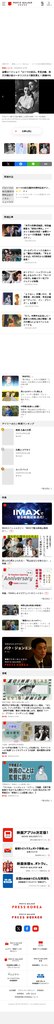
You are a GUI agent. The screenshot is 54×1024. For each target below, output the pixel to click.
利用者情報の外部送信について (26, 997)
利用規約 (40, 990)
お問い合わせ (31, 994)
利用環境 (20, 994)
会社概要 (12, 990)
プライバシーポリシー (26, 990)
